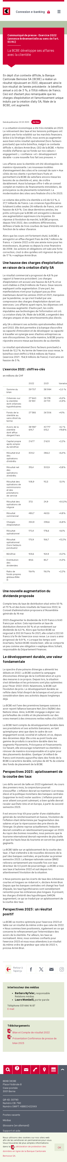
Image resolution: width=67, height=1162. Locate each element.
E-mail (10, 1008)
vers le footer (62, 1069)
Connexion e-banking (30, 12)
